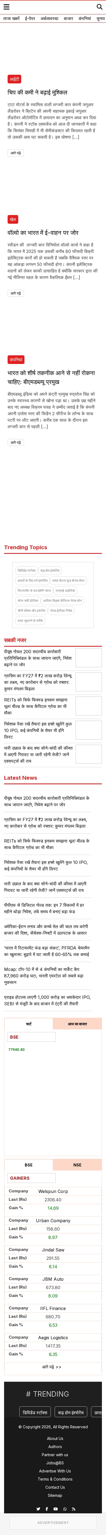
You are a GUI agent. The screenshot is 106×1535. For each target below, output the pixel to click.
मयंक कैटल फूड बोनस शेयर (68, 580)
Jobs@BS (55, 1463)
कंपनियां (85, 18)
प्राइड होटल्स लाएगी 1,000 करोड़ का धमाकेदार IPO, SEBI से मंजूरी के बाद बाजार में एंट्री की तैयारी (47, 1000)
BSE (29, 1165)
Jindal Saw (53, 1250)
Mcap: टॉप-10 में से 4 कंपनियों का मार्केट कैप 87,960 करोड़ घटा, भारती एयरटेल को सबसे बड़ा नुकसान (43, 976)
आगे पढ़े (16, 153)
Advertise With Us (55, 1471)
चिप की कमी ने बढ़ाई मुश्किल (37, 92)
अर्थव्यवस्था (49, 18)
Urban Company (53, 1220)
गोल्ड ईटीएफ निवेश (61, 611)
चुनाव (100, 18)
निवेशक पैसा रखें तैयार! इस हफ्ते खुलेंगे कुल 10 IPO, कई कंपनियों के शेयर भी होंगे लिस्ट (38, 730)
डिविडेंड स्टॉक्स (27, 570)
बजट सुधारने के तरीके (30, 621)
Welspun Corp (53, 1191)
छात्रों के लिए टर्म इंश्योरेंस (33, 580)
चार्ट (29, 1024)
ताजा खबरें (11, 18)
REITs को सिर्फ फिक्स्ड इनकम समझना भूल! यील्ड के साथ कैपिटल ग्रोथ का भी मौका (35, 706)
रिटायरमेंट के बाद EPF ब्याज (34, 590)
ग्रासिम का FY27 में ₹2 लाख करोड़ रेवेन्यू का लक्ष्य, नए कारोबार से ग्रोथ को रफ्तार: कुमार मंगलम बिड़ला (37, 682)
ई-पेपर (30, 18)
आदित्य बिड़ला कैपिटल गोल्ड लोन (62, 601)
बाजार (68, 18)
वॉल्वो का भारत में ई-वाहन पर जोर (43, 232)
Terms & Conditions (55, 1479)
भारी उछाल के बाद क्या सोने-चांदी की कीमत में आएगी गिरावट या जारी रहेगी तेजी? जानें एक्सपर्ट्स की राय (38, 754)
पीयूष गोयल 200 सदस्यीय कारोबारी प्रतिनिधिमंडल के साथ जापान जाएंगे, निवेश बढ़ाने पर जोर (37, 658)
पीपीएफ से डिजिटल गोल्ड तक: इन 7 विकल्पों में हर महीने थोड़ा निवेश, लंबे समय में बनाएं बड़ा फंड (44, 908)
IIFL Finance (53, 1308)
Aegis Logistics (53, 1337)
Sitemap (55, 1495)
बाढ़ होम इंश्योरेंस (50, 570)
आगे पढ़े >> (51, 1367)
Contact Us (55, 1487)
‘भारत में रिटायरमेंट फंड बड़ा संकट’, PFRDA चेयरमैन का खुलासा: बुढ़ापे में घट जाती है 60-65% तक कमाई (46, 951)
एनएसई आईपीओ (65, 590)
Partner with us (55, 1454)
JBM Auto (53, 1279)
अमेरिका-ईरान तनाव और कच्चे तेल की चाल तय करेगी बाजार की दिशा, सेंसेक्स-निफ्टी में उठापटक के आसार (46, 930)
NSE (77, 1165)
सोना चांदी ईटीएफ (28, 601)
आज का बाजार (77, 1024)
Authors (55, 1446)
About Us (55, 1438)
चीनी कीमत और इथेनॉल (31, 611)
